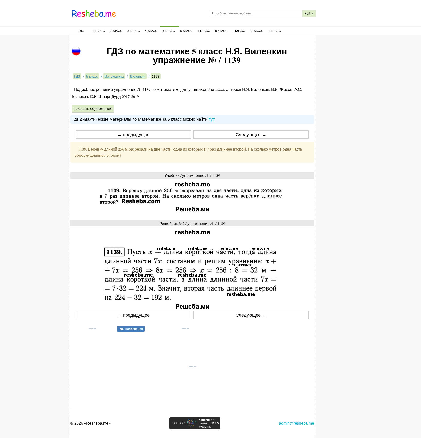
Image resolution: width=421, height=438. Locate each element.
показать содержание (92, 109)
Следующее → (251, 134)
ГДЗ (81, 31)
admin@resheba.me (296, 423)
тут (212, 119)
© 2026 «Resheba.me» (90, 423)
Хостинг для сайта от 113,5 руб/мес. (209, 423)
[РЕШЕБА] (94, 13)
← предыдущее (133, 134)
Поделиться (134, 329)
